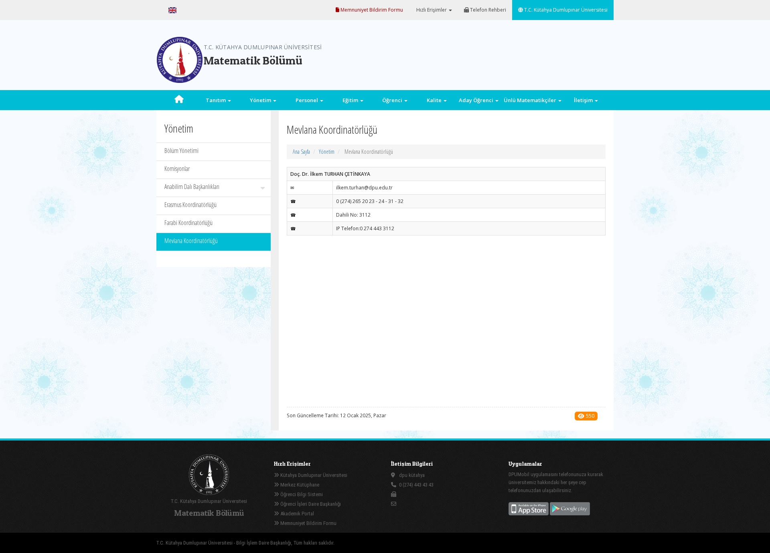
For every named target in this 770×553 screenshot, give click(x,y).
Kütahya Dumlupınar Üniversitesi (313, 475)
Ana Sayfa (301, 151)
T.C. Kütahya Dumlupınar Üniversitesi (565, 9)
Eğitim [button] (350, 100)
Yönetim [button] (261, 100)
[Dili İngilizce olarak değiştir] (172, 10)
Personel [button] (307, 100)
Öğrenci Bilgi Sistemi (301, 494)
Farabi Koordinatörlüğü (188, 222)
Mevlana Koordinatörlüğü (191, 240)
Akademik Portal (296, 514)
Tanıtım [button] (216, 100)
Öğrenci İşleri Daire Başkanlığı (310, 504)
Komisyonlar (177, 168)
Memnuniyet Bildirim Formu (371, 9)
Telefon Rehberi (487, 9)
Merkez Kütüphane (299, 485)
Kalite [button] (435, 100)
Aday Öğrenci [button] (476, 100)
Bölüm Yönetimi (181, 150)
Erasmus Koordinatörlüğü (190, 204)
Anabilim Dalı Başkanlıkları (191, 186)
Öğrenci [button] (392, 100)
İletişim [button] (584, 100)
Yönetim (326, 151)
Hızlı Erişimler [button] (431, 9)
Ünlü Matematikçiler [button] (530, 100)
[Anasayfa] (179, 100)
